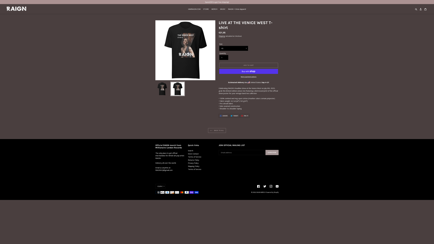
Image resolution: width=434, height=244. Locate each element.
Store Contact (193, 154)
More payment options (248, 77)
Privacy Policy (193, 163)
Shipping (222, 36)
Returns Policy (193, 160)
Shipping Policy (193, 166)
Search (190, 150)
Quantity (222, 53)
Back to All (219, 130)
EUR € (160, 186)
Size (220, 44)
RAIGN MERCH (260, 192)
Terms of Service (194, 157)
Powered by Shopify (272, 192)
